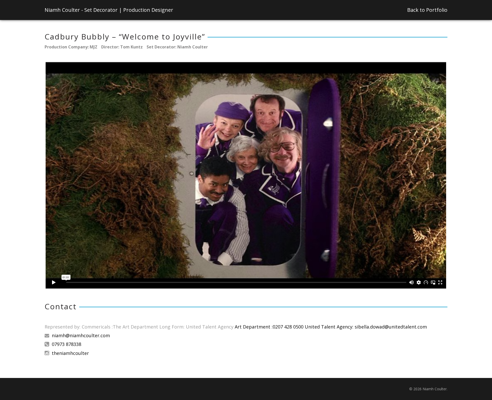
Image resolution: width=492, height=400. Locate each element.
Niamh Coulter (109, 9)
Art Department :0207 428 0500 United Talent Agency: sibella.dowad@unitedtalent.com (331, 327)
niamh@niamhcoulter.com (81, 335)
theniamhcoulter (70, 353)
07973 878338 (66, 344)
